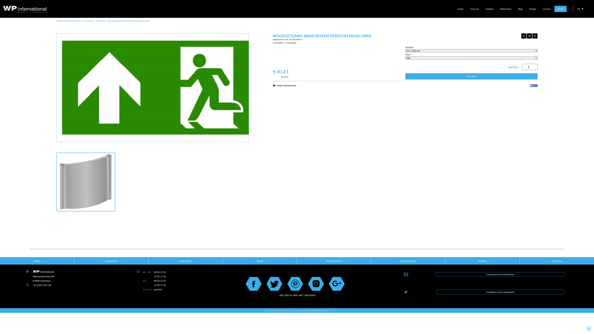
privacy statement (300, 310)
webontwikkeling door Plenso (318, 310)
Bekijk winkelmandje (286, 85)
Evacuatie (100, 20)
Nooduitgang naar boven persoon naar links (128, 20)
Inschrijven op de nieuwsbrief (500, 292)
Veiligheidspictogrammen (68, 20)
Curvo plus (88, 20)
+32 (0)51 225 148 (42, 285)
